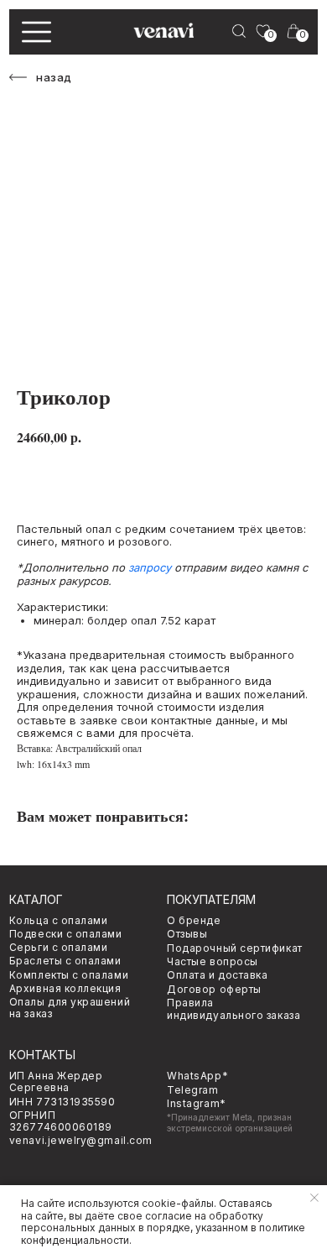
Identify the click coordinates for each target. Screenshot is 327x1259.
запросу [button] (149, 567)
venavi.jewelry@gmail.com (81, 1140)
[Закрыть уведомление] (314, 1197)
